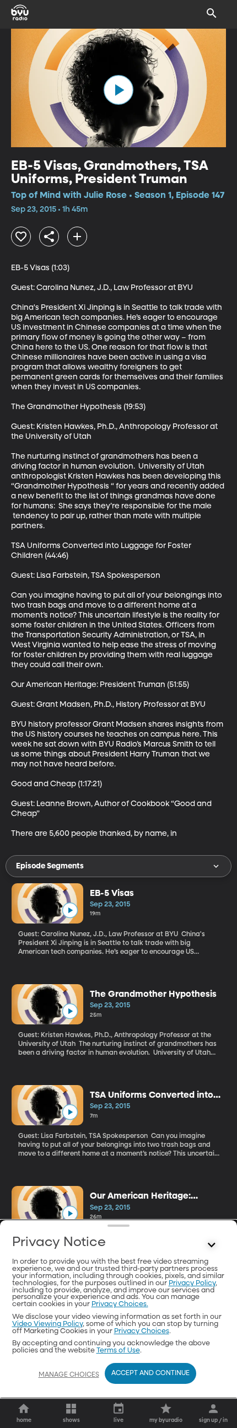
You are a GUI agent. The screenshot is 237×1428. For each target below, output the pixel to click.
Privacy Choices (141, 1331)
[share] (49, 236)
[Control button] (211, 1245)
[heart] (21, 236)
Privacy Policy (192, 1283)
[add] (77, 236)
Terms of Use (118, 1350)
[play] (118, 90)
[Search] (211, 13)
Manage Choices (69, 1375)
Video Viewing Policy (47, 1324)
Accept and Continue (150, 1373)
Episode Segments (50, 866)
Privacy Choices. (119, 1304)
